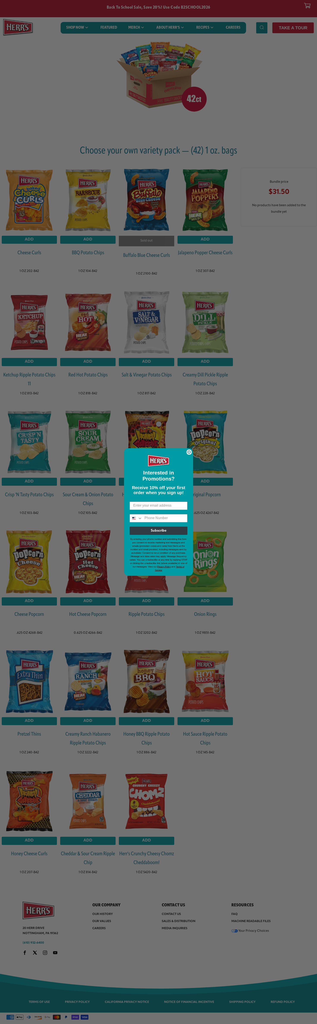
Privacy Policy (164, 566)
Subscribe (158, 530)
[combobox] (136, 518)
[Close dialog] (189, 452)
